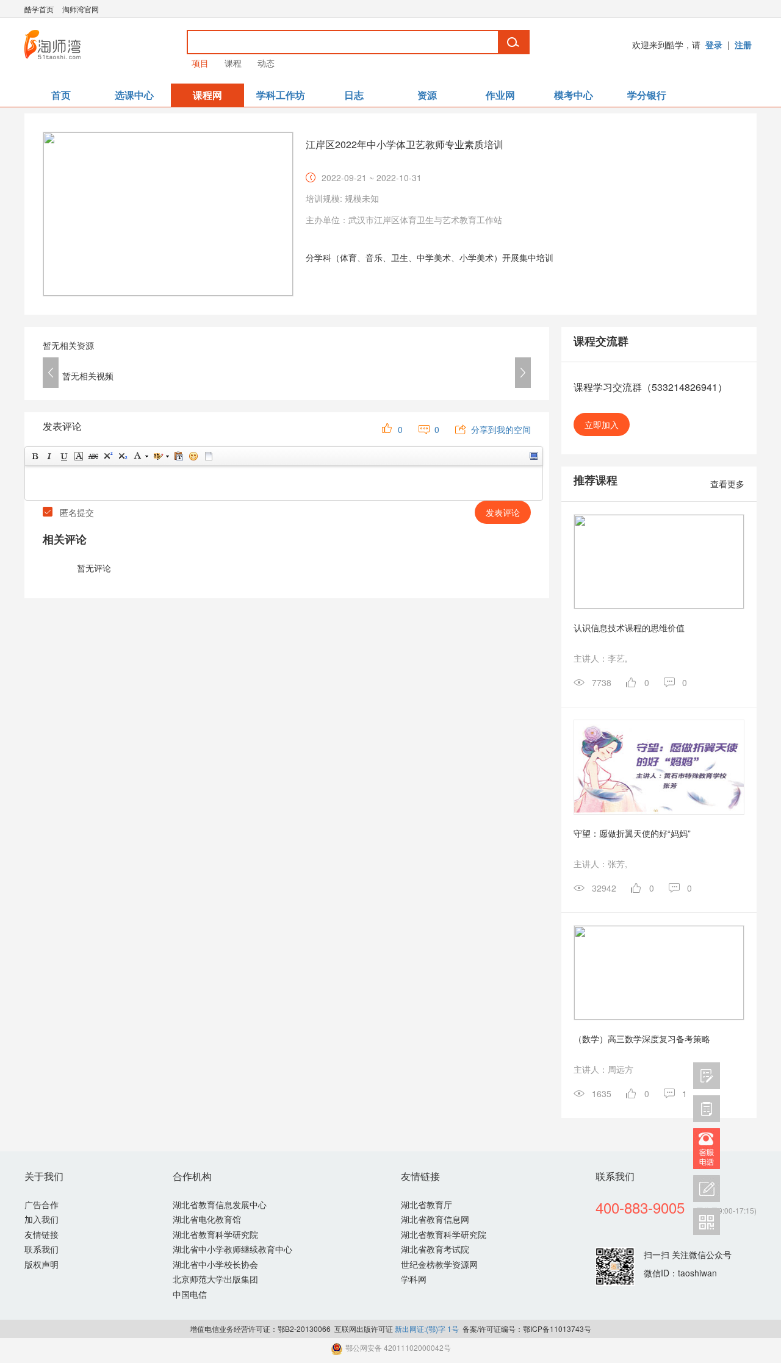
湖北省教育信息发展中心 (220, 1204)
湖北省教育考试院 (435, 1249)
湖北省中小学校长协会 (215, 1264)
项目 (200, 63)
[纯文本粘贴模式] (178, 456)
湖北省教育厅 (426, 1204)
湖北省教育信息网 (435, 1219)
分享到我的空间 (501, 429)
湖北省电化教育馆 (207, 1219)
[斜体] (49, 456)
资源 (427, 95)
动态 (266, 63)
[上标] (107, 456)
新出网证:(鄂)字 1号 (427, 1328)
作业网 (500, 95)
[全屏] (533, 456)
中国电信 (190, 1294)
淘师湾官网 (80, 9)
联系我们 (41, 1249)
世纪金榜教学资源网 (439, 1264)
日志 (354, 95)
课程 (233, 63)
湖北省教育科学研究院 (215, 1234)
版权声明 (41, 1264)
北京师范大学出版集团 (215, 1279)
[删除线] (93, 456)
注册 (743, 44)
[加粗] (34, 456)
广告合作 (41, 1204)
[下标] (122, 456)
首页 (61, 95)
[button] (51, 372)
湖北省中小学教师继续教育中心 (232, 1249)
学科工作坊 (280, 95)
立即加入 (602, 424)
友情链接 (41, 1234)
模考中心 (573, 95)
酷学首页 (39, 9)
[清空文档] (208, 456)
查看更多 (727, 484)
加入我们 (41, 1219)
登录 (713, 44)
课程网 (207, 95)
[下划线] (63, 456)
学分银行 (646, 95)
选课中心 (134, 95)
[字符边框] (78, 456)
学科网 (413, 1279)
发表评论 (503, 512)
